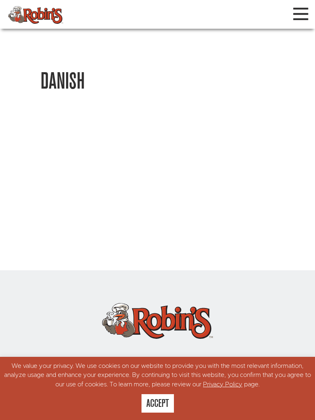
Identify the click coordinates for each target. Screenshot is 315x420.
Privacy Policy (222, 384)
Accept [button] (157, 403)
